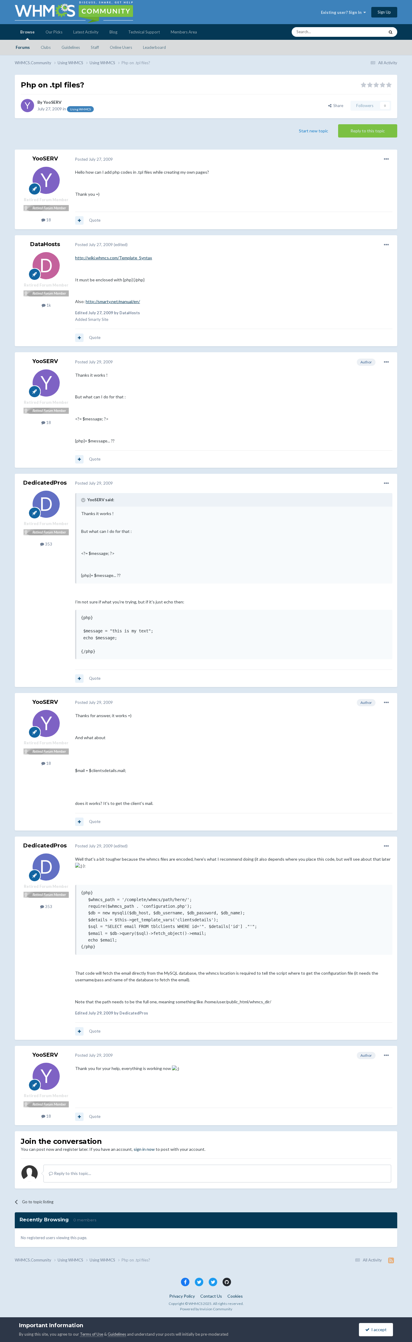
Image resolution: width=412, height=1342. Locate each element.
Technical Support (144, 32)
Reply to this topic (367, 130)
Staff (95, 47)
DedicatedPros (45, 483)
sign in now (144, 1149)
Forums (23, 47)
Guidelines (71, 47)
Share (337, 105)
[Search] (390, 32)
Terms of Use (91, 1334)
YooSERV (52, 102)
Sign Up (384, 12)
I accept (378, 1329)
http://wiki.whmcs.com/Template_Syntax (113, 257)
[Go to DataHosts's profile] (46, 265)
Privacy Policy (182, 1296)
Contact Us (211, 1296)
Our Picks (54, 32)
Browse (27, 32)
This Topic (368, 32)
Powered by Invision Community (206, 1309)
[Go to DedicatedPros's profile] (46, 504)
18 (48, 219)
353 (48, 544)
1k (48, 305)
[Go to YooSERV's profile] (27, 105)
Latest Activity (86, 32)
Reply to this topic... (72, 1173)
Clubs (46, 47)
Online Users (121, 47)
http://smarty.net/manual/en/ (113, 301)
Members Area (184, 32)
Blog (113, 32)
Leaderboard (154, 47)
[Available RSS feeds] (391, 1260)
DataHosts (45, 244)
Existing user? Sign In (342, 12)
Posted (94, 159)
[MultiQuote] (79, 220)
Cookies (235, 1296)
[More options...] (386, 159)
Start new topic (313, 130)
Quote (94, 220)
